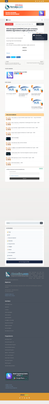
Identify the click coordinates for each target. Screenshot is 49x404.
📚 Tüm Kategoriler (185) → (24, 261)
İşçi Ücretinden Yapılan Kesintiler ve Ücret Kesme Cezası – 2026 (24, 127)
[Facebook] (37, 1)
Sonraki (41, 61)
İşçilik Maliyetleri (8, 317)
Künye (13, 295)
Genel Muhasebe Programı (10, 344)
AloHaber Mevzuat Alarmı (10, 365)
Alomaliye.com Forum (9, 330)
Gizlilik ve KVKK (9, 385)
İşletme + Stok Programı (9, 352)
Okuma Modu (40, 32)
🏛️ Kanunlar (9, 255)
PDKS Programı (8, 363)
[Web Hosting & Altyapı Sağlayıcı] (24, 394)
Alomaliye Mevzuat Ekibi (20, 72)
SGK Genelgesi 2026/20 (11, 93)
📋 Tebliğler (9, 246)
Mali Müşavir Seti (8, 339)
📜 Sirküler (9, 249)
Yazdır (30, 32)
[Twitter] (36, 1)
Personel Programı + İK (9, 342)
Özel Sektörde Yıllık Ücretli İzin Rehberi (19, 142)
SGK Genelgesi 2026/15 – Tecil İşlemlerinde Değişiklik (36, 107)
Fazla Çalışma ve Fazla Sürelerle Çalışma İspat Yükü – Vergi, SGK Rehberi (26, 117)
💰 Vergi (9, 232)
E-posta (34, 32)
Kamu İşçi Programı (9, 360)
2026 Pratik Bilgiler (15, 137)
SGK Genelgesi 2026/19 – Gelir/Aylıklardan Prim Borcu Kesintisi (24, 94)
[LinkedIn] (39, 1)
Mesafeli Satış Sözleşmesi (11, 388)
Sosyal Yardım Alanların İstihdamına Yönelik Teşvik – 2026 (23, 132)
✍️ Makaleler (10, 240)
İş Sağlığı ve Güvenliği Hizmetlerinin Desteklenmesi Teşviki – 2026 (24, 147)
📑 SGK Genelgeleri (11, 252)
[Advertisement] (24, 201)
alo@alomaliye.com (9, 294)
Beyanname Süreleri (9, 322)
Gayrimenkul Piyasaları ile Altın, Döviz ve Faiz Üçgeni (35, 63)
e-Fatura (6, 309)
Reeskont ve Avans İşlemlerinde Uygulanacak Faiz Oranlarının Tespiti (13, 63)
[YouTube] (41, 1)
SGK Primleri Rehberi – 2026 (17, 162)
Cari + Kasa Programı (9, 355)
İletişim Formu (8, 295)
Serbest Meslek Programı (10, 347)
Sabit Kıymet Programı (9, 350)
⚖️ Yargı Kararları (11, 243)
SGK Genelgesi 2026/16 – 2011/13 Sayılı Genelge (36, 94)
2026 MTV (7, 307)
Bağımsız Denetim (8, 325)
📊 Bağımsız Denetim (11, 258)
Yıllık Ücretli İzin (8, 315)
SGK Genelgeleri (22, 32)
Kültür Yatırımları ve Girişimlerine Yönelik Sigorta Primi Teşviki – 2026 (25, 122)
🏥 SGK (8, 235)
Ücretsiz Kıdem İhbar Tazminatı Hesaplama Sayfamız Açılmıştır (24, 152)
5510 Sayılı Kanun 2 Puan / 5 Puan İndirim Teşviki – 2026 (22, 157)
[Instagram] (43, 1)
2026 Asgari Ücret (8, 304)
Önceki (7, 61)
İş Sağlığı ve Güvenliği (9, 320)
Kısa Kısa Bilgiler (8, 328)
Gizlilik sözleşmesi (14, 175)
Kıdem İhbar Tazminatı (9, 357)
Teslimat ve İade (9, 386)
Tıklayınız (8, 53)
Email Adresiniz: (13, 171)
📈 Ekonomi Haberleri (11, 238)
